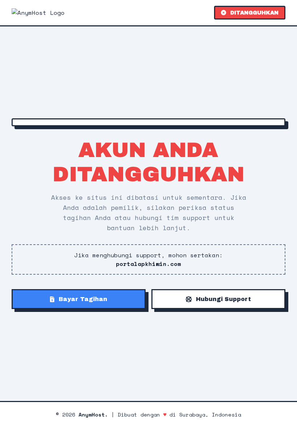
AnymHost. (93, 414)
